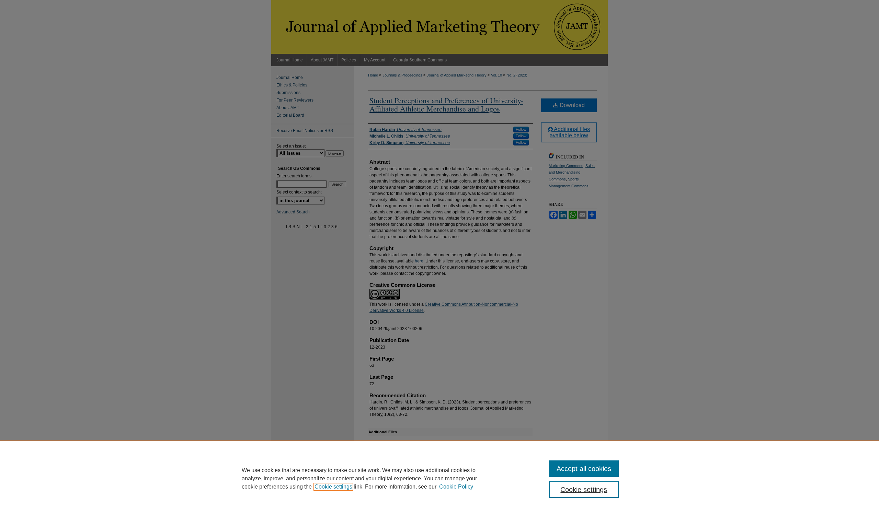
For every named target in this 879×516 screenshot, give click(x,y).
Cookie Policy (456, 487)
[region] (439, 478)
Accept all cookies (584, 468)
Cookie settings (333, 487)
